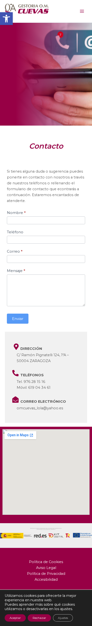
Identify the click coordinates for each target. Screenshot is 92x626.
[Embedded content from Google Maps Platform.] (46, 472)
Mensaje (16, 270)
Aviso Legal (46, 568)
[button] (6, 18)
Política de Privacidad (46, 573)
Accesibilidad (46, 579)
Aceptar (15, 618)
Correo (15, 251)
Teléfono (15, 232)
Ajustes (63, 618)
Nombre (16, 212)
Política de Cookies (46, 562)
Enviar (17, 318)
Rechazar (39, 618)
